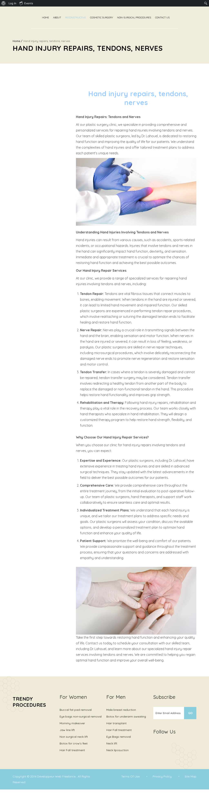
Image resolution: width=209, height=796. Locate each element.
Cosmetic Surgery (101, 17)
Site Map (190, 776)
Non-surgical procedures (134, 17)
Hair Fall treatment (72, 750)
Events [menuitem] (28, 3)
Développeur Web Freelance (56, 776)
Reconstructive (75, 17)
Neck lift (111, 743)
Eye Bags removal (118, 737)
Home (45, 17)
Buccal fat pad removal (76, 710)
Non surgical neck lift (74, 737)
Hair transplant (116, 723)
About (57, 17)
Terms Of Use (130, 776)
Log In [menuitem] (12, 3)
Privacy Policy (162, 776)
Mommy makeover (72, 723)
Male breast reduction (121, 710)
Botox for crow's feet (74, 743)
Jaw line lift (67, 730)
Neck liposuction (117, 750)
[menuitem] (3, 3)
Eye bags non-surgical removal (81, 716)
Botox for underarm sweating (126, 716)
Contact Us (162, 17)
